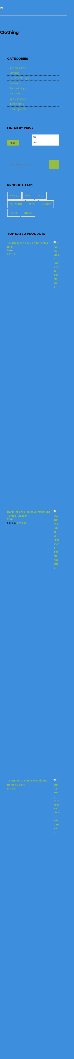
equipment (16, 204)
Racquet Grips (18, 88)
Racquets (15, 93)
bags (28, 195)
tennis (13, 212)
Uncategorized (18, 109)
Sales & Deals (18, 98)
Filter (13, 142)
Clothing (14, 72)
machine (46, 204)
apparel (14, 195)
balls (41, 195)
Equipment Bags (19, 78)
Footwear (15, 83)
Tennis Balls (17, 103)
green (32, 204)
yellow (28, 212)
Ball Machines (18, 67)
